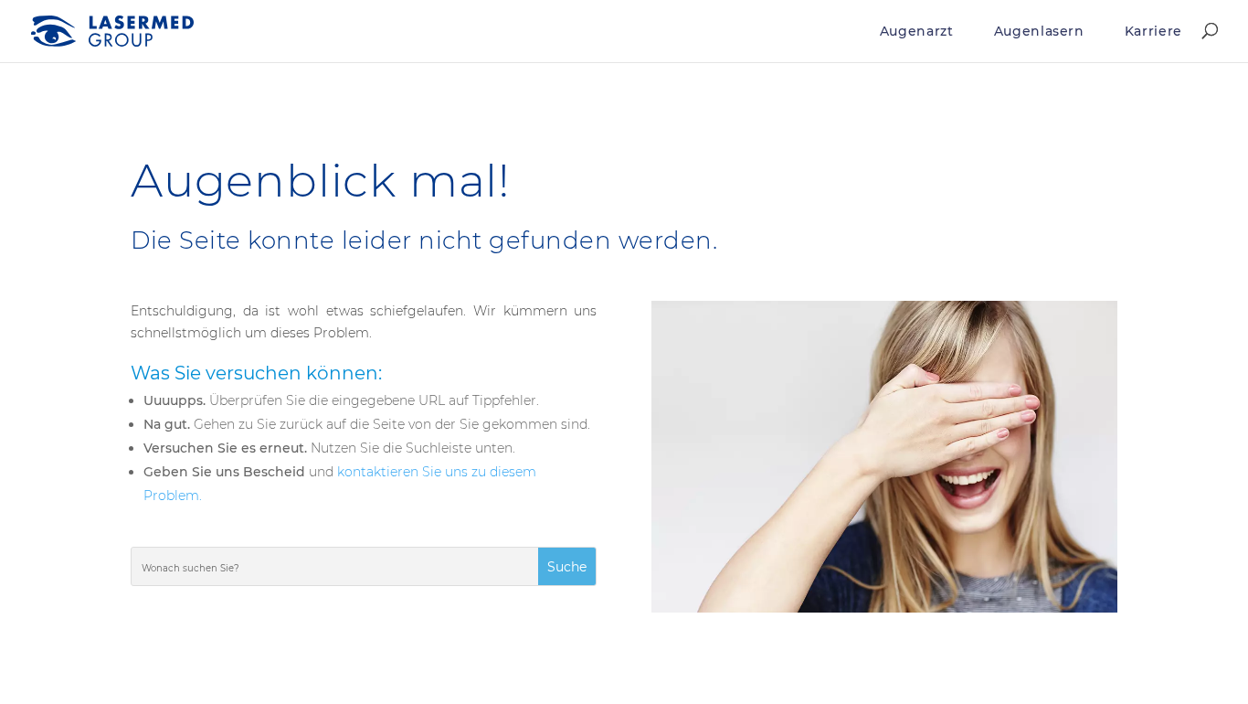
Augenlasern (1039, 31)
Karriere (1153, 31)
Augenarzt (917, 31)
